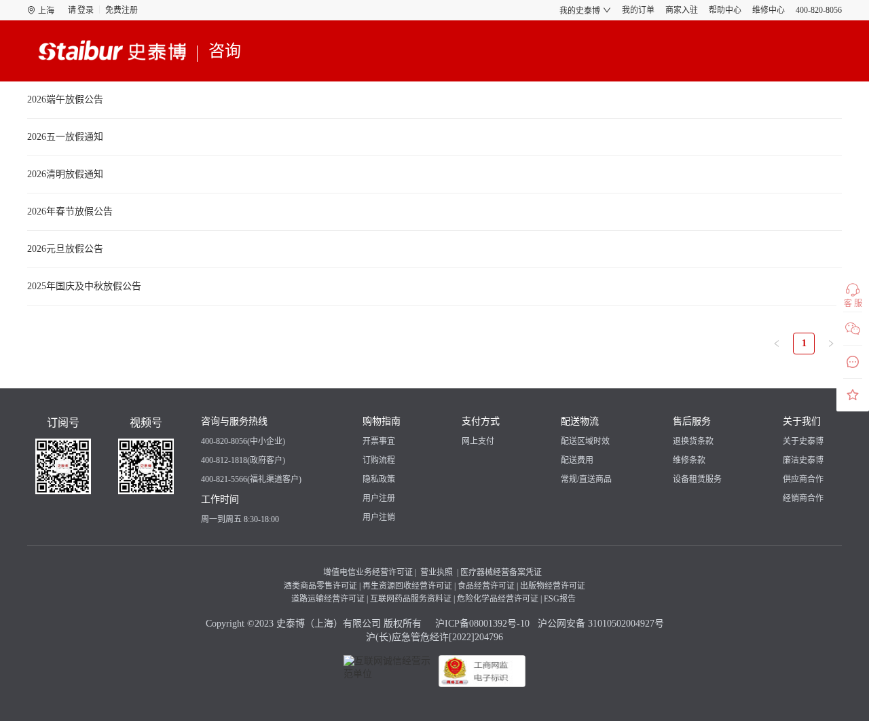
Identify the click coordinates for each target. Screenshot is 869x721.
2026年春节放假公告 (70, 211)
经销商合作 (803, 498)
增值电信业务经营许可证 (368, 572)
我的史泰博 (579, 10)
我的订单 (638, 10)
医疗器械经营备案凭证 (501, 572)
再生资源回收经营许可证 (407, 586)
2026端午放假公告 (65, 99)
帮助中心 (725, 10)
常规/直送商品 (586, 479)
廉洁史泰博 (803, 460)
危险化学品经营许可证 (497, 599)
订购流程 (379, 460)
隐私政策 (379, 479)
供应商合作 (803, 479)
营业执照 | (438, 572)
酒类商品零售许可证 (320, 586)
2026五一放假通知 (65, 137)
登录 (85, 10)
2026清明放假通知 (65, 174)
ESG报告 (560, 599)
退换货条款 (693, 441)
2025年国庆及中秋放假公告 (84, 286)
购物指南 (382, 421)
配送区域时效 (585, 441)
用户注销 (379, 517)
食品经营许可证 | (488, 586)
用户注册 (379, 498)
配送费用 (577, 460)
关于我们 (802, 421)
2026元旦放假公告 (65, 249)
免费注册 (121, 10)
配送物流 (580, 421)
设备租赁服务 (697, 479)
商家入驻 (681, 10)
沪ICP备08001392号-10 (481, 623)
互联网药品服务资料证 (410, 599)
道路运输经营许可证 (328, 599)
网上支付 (478, 441)
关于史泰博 (803, 441)
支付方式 (481, 421)
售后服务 (692, 421)
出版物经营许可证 (552, 586)
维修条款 (689, 460)
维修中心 (768, 10)
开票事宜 (379, 441)
